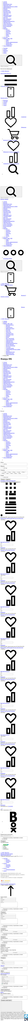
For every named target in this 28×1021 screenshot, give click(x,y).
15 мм (9, 472)
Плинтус (8, 32)
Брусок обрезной (7, 26)
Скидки (5, 1)
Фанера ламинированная (12, 42)
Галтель (8, 29)
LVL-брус (5, 37)
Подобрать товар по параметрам (8, 480)
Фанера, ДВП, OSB (7, 38)
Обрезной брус (6, 20)
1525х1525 (5, 477)
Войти (2, 971)
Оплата (5, 49)
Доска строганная (7, 23)
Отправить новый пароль (6, 1000)
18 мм (14, 472)
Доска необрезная (7, 45)
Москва (23, 307)
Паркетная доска (7, 5)
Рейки (7, 34)
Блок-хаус (5, 17)
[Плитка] (11, 492)
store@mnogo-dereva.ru (6, 73)
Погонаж (5, 28)
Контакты (5, 50)
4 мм (7, 473)
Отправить (3, 841)
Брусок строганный (7, 25)
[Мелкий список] (11, 513)
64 (9, 806)
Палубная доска (7, 11)
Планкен (5, 9)
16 (8, 806)
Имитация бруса (7, 7)
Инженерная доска (7, 4)
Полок (4, 27)
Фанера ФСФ (9, 44)
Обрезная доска (6, 22)
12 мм (4, 472)
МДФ (7, 41)
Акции (4, 51)
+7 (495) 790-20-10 (5, 71)
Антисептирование (10, 869)
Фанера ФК (8, 43)
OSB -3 (7, 39)
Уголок (7, 36)
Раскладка (8, 33)
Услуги (5, 53)
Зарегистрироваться (5, 973)
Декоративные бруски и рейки (10, 6)
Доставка (5, 48)
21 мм (18, 472)
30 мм (3, 473)
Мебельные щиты (7, 15)
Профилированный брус (9, 21)
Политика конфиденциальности (8, 883)
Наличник (8, 31)
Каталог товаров (4, 199)
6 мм (11, 473)
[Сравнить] (11, 540)
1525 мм (5, 468)
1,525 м (5, 464)
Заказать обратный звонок (7, 853)
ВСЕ (12, 806)
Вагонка (5, 2)
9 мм (19, 473)
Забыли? (2, 965)
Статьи (7, 867)
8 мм (15, 473)
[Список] (11, 503)
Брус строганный (7, 18)
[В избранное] (11, 530)
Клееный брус (6, 10)
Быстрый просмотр (5, 542)
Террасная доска (7, 12)
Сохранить (3, 912)
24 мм (23, 472)
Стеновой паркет (7, 16)
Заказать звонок (7, 284)
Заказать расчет (4, 98)
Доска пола (5, 14)
